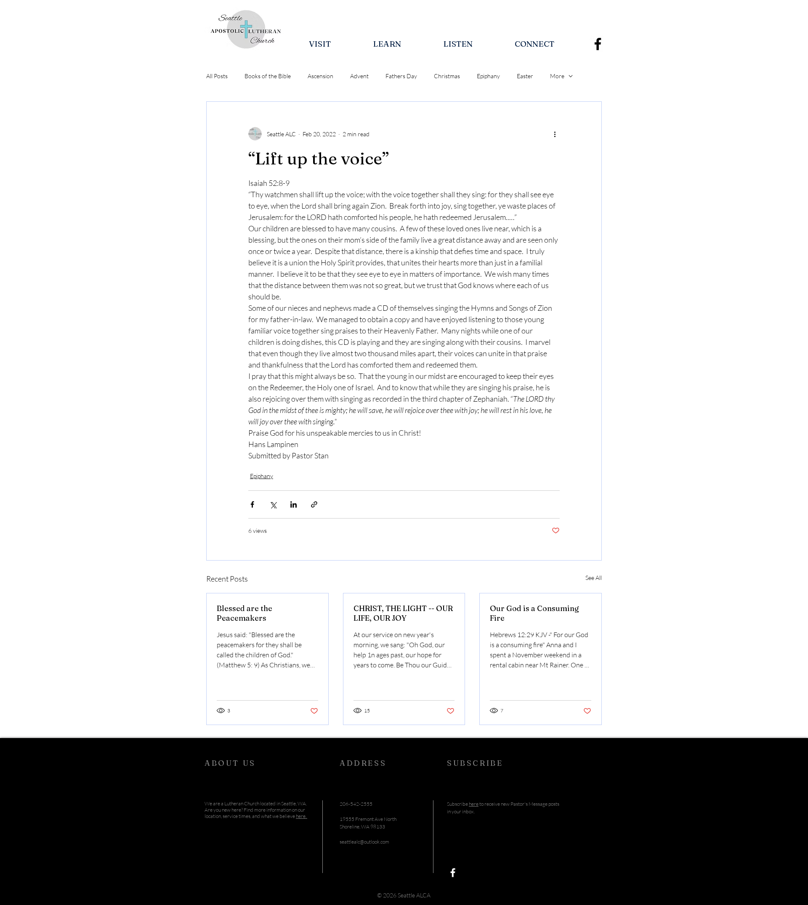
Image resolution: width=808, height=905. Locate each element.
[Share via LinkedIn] (294, 504)
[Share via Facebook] (252, 504)
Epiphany (488, 75)
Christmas (447, 75)
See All (593, 577)
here (473, 804)
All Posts (217, 75)
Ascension (320, 75)
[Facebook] (598, 44)
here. (301, 816)
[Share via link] (314, 504)
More (557, 75)
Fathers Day (401, 75)
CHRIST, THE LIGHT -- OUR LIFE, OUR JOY (403, 613)
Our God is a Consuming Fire (534, 613)
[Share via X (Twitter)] (273, 504)
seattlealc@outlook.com (364, 842)
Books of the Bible (268, 75)
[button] (320, 44)
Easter (525, 75)
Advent (359, 75)
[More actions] (555, 134)
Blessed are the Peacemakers (244, 613)
